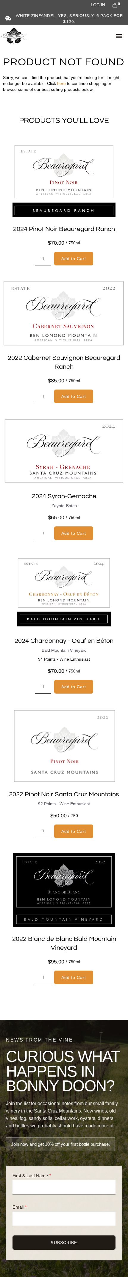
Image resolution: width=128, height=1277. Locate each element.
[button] (119, 36)
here (61, 83)
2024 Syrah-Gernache (64, 496)
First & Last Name (30, 1175)
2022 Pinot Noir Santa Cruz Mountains (64, 794)
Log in (98, 4)
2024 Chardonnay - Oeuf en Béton (64, 640)
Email (18, 1207)
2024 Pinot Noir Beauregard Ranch (64, 229)
